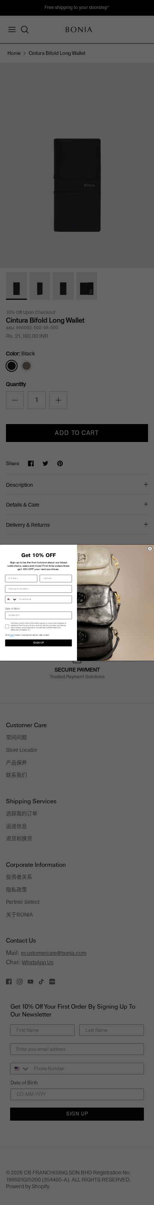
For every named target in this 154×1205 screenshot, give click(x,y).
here (12, 635)
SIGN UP (38, 642)
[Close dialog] (150, 548)
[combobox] (11, 599)
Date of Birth (12, 608)
